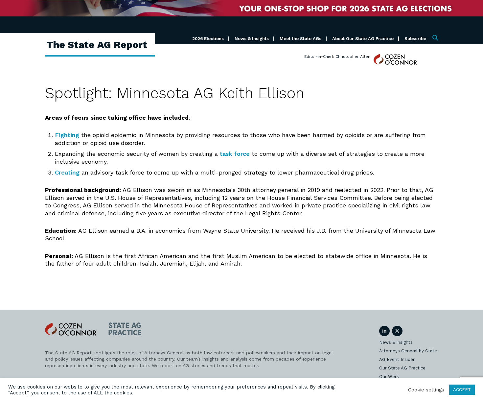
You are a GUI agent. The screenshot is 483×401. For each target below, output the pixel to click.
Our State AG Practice (402, 368)
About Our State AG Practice (363, 38)
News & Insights (252, 38)
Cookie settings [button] (426, 390)
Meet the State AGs (300, 38)
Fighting (67, 134)
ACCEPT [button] (462, 389)
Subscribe (415, 38)
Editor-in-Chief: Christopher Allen (337, 56)
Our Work (389, 376)
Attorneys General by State (408, 350)
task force (235, 153)
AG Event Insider (397, 359)
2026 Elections (208, 38)
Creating (67, 172)
